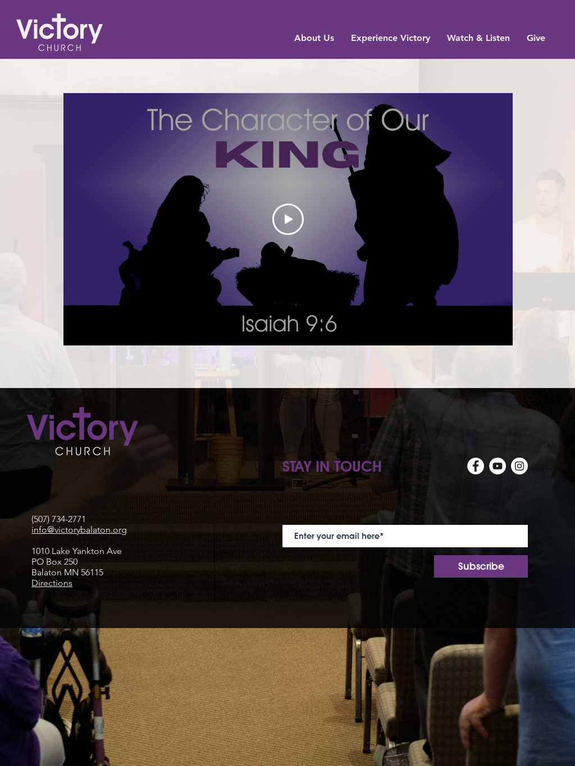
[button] (314, 36)
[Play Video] (288, 219)
